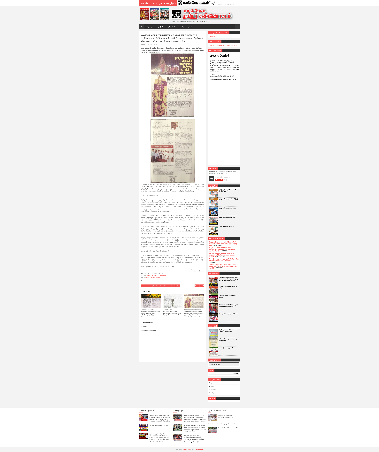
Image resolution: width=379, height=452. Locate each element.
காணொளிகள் (214, 389)
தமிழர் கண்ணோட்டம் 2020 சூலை (227, 208)
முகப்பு (147, 27)
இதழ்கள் (160, 27)
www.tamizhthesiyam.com (157, 280)
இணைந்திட (212, 36)
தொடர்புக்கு (182, 27)
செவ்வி (164, 285)
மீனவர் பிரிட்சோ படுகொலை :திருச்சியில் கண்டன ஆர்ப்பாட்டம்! (228, 429)
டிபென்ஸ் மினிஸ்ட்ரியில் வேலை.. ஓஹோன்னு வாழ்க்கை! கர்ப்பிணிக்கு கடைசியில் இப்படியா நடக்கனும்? (222, 255)
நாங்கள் (153, 27)
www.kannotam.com (153, 278)
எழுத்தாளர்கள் (171, 27)
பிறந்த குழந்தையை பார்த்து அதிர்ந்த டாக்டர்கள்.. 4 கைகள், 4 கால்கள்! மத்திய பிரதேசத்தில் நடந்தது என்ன (223, 243)
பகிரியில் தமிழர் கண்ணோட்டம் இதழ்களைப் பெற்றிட (223, 45)
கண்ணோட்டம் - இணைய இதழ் (158, 3)
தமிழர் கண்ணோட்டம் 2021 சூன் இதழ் (228, 199)
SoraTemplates (187, 449)
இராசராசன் (144, 285)
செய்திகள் (158, 285)
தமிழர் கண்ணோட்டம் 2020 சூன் (227, 217)
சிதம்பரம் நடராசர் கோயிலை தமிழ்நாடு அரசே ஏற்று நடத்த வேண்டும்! (228, 305)
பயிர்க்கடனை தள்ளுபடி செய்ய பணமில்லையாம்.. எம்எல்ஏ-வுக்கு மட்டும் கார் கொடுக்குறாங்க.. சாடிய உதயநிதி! (223, 266)
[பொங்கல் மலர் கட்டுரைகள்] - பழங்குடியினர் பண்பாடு (221, 424)
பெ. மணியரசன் (171, 285)
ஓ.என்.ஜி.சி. (151, 285)
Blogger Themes (198, 449)
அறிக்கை (213, 383)
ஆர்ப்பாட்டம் (213, 386)
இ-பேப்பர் (191, 27)
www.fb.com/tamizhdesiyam (156, 275)
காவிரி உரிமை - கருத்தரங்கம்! (226, 348)
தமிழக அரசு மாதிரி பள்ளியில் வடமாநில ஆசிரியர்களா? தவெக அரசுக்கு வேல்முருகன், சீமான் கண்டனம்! (222, 249)
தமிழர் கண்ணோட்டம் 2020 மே (226, 226)
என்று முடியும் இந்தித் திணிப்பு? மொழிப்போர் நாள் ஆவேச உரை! (226, 416)
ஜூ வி (177, 285)
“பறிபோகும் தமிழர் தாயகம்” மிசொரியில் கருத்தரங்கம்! (228, 330)
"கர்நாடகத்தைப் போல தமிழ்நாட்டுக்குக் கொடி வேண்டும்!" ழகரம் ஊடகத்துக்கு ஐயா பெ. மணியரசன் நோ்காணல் (228, 279)
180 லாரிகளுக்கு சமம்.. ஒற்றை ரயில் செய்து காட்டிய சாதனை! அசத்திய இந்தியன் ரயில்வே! (224, 259)
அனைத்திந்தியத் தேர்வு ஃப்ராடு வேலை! (228, 313)
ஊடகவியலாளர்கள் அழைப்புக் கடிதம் (159, 425)
